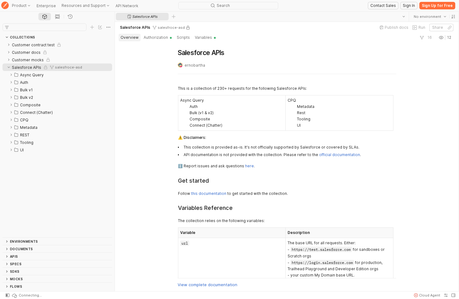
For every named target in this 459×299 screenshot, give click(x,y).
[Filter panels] (7, 27)
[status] (26, 295)
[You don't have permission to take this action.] (173, 16)
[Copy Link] (449, 27)
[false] (422, 37)
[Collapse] (8, 67)
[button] (453, 16)
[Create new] (92, 27)
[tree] (57, 139)
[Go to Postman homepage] (5, 6)
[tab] (44, 16)
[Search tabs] (403, 16)
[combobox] (430, 16)
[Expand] (8, 44)
